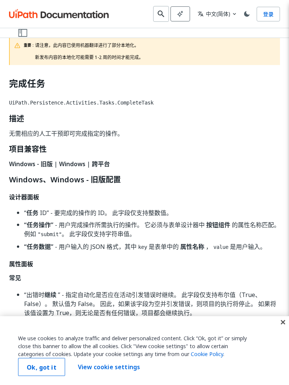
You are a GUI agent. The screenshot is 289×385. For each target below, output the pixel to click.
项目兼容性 (28, 149)
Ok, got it (41, 367)
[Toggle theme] (247, 14)
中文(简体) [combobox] (214, 14)
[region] (144, 350)
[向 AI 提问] (180, 13)
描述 (16, 119)
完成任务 (27, 83)
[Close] (283, 322)
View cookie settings (109, 366)
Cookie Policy (207, 354)
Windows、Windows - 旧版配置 (65, 179)
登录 (268, 14)
